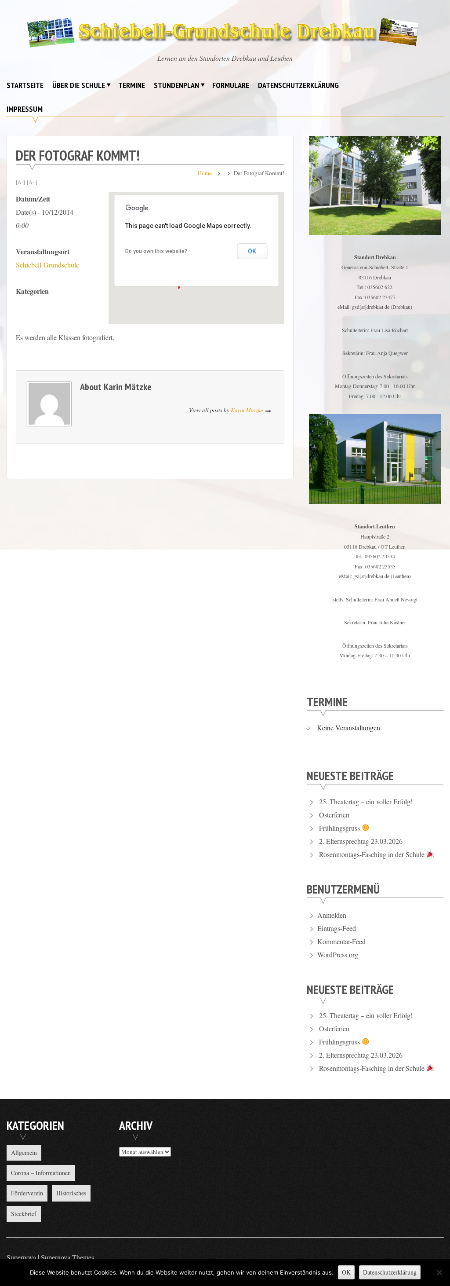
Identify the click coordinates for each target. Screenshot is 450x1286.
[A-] (20, 181)
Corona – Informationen (41, 1173)
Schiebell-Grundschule (47, 264)
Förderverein (27, 1193)
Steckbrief (23, 1213)
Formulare (230, 85)
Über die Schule (78, 85)
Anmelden (331, 915)
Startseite (25, 85)
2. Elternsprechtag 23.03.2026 (361, 841)
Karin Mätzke (128, 387)
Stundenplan (176, 85)
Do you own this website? (156, 251)
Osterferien (334, 814)
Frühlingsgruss (340, 827)
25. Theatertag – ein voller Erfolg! (366, 801)
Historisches (71, 1193)
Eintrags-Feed (336, 928)
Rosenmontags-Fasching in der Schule (372, 854)
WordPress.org (337, 954)
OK (252, 251)
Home (205, 173)
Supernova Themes (67, 1257)
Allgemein (24, 1152)
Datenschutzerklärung (298, 85)
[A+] (32, 181)
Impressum (25, 109)
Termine (131, 85)
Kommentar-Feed (341, 941)
